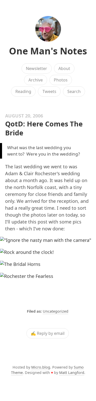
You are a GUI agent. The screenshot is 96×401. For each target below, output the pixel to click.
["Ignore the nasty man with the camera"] (48, 240)
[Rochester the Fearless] (48, 276)
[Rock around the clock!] (48, 252)
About (64, 68)
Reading (23, 91)
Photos (61, 80)
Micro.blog (40, 367)
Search (74, 91)
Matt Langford (71, 372)
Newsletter (36, 68)
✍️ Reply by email (48, 333)
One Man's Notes (48, 51)
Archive (35, 80)
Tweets (49, 91)
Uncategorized (55, 311)
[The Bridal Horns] (48, 264)
